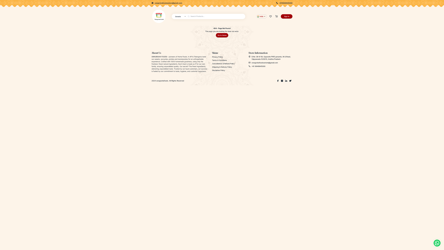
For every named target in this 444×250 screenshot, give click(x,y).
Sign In (286, 16)
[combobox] (216, 16)
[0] (270, 16)
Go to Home (222, 35)
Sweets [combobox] (178, 16)
